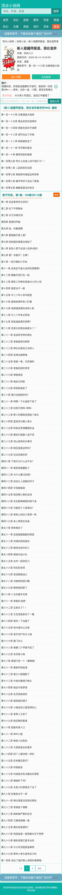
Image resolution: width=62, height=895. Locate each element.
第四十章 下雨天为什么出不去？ (17, 461)
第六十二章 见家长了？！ (14, 607)
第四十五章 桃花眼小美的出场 (16, 494)
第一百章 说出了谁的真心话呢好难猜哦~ (21, 860)
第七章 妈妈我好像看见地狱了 (16, 241)
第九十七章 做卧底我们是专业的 (17, 840)
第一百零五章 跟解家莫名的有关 (17, 187)
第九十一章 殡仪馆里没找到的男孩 (19, 800)
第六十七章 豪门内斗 (12, 640)
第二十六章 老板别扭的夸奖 (15, 368)
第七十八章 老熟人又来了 (14, 714)
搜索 (56, 11)
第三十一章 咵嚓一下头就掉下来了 (19, 401)
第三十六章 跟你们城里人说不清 (17, 434)
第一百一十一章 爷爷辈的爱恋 (16, 147)
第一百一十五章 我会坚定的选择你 (19, 121)
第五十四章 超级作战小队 (14, 554)
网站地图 (31, 890)
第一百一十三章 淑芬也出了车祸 (17, 134)
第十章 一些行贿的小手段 (14, 261)
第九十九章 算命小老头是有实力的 (19, 853)
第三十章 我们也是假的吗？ (15, 394)
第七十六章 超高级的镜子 (14, 700)
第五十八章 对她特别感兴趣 (15, 581)
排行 (36, 26)
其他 (26, 26)
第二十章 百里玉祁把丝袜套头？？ (19, 328)
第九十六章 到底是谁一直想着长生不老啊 (22, 833)
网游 (56, 20)
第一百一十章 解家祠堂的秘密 (16, 154)
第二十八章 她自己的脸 (13, 381)
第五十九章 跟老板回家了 (14, 587)
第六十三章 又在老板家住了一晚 (17, 614)
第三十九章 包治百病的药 (14, 454)
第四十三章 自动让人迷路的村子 (17, 481)
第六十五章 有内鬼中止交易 (15, 627)
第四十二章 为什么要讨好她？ (16, 474)
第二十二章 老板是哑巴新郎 (15, 341)
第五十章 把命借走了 (12, 527)
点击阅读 (46, 76)
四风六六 (28, 53)
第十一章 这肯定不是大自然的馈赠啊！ (21, 268)
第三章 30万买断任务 (12, 215)
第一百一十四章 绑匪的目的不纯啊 (19, 127)
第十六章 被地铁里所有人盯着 (16, 301)
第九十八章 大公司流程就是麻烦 (17, 847)
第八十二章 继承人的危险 (14, 740)
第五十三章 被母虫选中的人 (15, 547)
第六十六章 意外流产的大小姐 (16, 634)
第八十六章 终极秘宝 (12, 767)
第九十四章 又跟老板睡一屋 (15, 820)
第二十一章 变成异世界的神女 (16, 334)
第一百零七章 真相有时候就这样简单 (20, 174)
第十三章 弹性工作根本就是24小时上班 (21, 281)
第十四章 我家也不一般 (13, 288)
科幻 (5, 26)
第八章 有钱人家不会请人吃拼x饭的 (19, 248)
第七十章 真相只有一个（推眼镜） (19, 660)
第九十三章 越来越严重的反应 (16, 813)
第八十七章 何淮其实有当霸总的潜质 (20, 773)
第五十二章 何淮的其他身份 (15, 541)
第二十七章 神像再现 (12, 374)
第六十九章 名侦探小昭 (13, 654)
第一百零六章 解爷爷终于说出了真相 (20, 181)
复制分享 (54, 101)
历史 (46, 20)
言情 (16, 26)
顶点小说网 (10, 5)
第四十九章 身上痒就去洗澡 (15, 521)
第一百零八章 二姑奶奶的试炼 (16, 167)
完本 (46, 26)
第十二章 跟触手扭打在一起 (15, 275)
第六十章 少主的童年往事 (14, 594)
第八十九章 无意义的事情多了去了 (19, 787)
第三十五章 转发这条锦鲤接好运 (17, 428)
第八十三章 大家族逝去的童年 (16, 747)
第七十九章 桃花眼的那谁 (14, 720)
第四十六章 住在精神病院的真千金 (19, 501)
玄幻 (16, 20)
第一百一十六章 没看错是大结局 (17, 114)
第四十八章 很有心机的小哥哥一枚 (19, 514)
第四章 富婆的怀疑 (10, 221)
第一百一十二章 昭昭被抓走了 (16, 141)
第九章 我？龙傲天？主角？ (15, 255)
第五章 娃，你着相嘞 (12, 228)
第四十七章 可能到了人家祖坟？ (17, 507)
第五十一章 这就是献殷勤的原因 (17, 534)
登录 (56, 26)
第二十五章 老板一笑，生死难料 (17, 361)
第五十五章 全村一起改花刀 (15, 561)
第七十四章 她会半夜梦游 (14, 687)
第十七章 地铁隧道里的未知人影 (17, 308)
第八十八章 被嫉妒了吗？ (14, 780)
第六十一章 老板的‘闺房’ (13, 600)
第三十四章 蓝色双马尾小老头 (16, 421)
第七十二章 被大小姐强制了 (15, 674)
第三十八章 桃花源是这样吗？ (16, 447)
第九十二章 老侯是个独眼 (14, 807)
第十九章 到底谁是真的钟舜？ (16, 321)
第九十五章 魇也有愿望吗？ (15, 827)
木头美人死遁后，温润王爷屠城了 (32, 95)
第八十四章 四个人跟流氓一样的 (17, 753)
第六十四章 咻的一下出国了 (15, 620)
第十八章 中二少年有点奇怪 (15, 314)
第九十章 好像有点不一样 (14, 793)
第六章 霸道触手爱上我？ (14, 235)
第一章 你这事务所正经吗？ (15, 201)
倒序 (56, 194)
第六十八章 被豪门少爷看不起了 (17, 647)
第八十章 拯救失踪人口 (13, 727)
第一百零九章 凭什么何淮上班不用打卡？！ (23, 161)
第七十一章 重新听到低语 (14, 667)
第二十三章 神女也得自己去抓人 (17, 348)
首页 (5, 20)
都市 (36, 20)
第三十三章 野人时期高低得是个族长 (20, 414)
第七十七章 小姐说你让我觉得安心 (19, 707)
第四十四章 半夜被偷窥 (13, 487)
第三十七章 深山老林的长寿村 (16, 441)
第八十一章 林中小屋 (12, 734)
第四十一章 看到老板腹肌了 (15, 467)
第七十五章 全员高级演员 (14, 694)
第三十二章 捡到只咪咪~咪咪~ (16, 408)
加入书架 (16, 76)
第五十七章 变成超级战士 (14, 574)
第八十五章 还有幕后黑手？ (15, 760)
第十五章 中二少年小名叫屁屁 (16, 295)
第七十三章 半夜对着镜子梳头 (16, 680)
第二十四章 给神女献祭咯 (14, 354)
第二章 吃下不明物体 (12, 208)
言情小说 (21, 41)
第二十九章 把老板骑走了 (14, 388)
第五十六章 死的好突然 (13, 567)
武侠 (26, 20)
